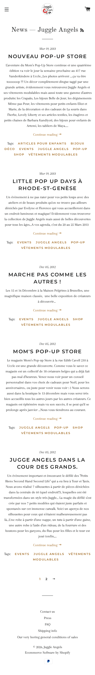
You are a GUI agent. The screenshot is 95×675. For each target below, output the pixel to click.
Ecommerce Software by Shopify (47, 653)
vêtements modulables (53, 154)
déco (9, 149)
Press (47, 618)
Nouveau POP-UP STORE (47, 56)
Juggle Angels (53, 149)
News (19, 30)
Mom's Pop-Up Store (47, 351)
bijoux (78, 143)
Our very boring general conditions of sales (47, 637)
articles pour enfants (42, 143)
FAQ (47, 624)
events (26, 149)
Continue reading (45, 135)
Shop (19, 154)
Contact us (47, 612)
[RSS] (82, 31)
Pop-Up (80, 149)
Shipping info (47, 631)
